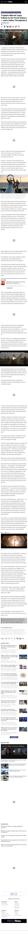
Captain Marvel (5, 47)
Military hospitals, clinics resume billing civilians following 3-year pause (8, 692)
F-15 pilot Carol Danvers (16, 61)
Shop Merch (17, 907)
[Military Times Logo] (8, 1)
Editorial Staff (4, 916)
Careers (16, 913)
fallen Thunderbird (12, 53)
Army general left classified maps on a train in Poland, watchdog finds (9, 683)
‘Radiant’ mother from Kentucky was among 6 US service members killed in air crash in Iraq (9, 657)
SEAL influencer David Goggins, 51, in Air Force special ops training (9, 665)
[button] (14, 37)
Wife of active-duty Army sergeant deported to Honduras (12, 826)
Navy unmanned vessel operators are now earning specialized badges (9, 674)
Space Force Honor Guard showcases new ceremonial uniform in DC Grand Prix (13, 845)
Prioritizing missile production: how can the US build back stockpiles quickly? (17, 770)
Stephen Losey (5, 22)
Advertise (3, 912)
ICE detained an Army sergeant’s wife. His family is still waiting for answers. (14, 840)
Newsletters (17, 904)
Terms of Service (4, 904)
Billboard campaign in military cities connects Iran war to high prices (13, 831)
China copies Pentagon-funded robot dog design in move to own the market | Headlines (17, 776)
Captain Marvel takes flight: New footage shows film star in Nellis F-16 (15, 282)
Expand (3, 532)
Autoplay (8, 532)
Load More (14, 737)
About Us (16, 912)
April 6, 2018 (19, 622)
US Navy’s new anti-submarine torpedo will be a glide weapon (13, 836)
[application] (14, 37)
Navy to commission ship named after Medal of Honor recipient (8, 701)
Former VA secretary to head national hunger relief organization (9, 709)
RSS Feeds (17, 906)
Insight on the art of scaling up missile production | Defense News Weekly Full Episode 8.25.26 (18, 764)
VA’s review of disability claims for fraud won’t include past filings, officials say (9, 647)
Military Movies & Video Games (11, 12)
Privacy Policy (4, 903)
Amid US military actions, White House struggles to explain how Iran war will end (9, 719)
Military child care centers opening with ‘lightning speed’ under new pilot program (9, 729)
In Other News (5, 643)
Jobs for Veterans (18, 915)
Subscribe (17, 903)
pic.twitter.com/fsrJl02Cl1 (18, 620)
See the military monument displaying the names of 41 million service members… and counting (13, 760)
